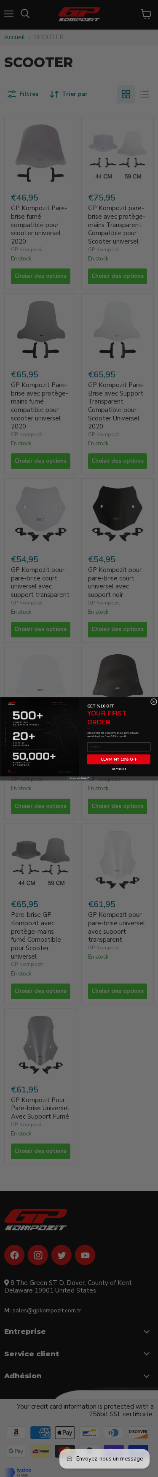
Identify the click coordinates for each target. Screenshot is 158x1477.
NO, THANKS (118, 768)
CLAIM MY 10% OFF (118, 759)
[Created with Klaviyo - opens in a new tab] (79, 778)
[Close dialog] (154, 702)
